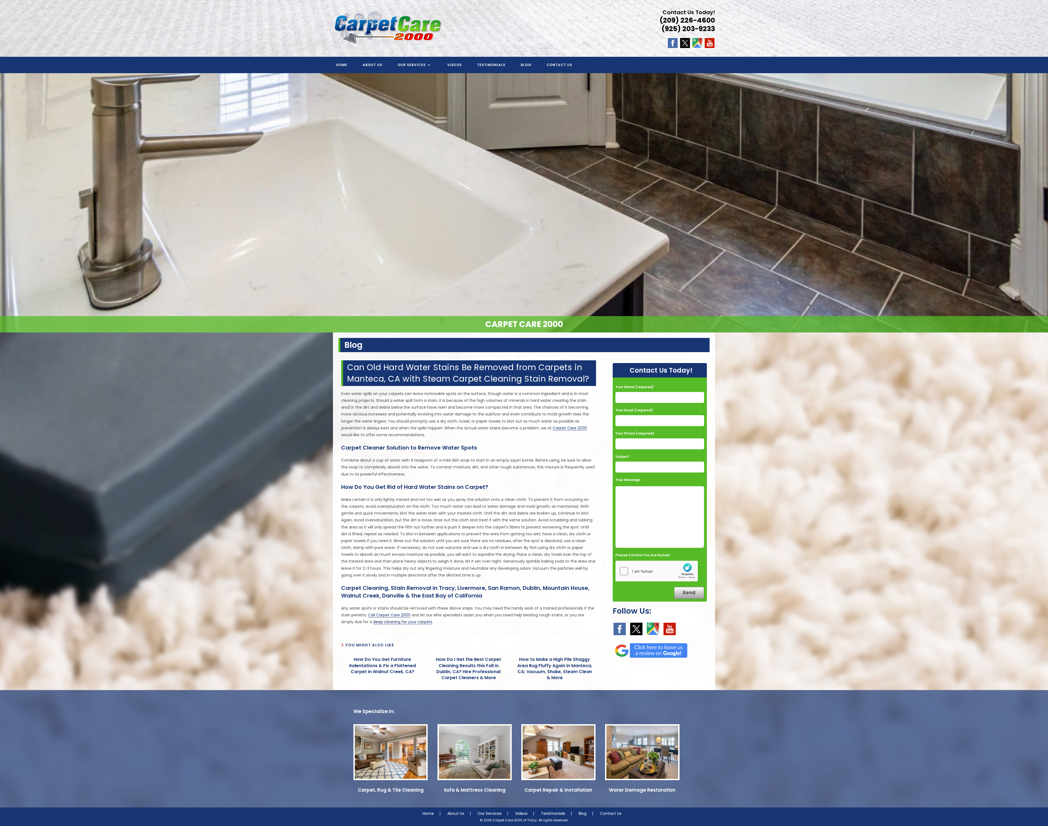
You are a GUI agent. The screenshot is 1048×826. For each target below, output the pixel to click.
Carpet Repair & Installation (558, 790)
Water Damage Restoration (642, 790)
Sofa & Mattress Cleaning (474, 790)
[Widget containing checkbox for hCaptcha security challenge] (656, 571)
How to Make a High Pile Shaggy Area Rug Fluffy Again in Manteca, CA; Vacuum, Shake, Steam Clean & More (554, 668)
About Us (455, 813)
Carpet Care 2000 (570, 428)
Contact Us (610, 813)
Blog (582, 813)
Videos (521, 813)
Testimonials (553, 813)
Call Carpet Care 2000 (389, 615)
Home (428, 813)
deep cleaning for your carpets (402, 622)
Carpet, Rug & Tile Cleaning (391, 790)
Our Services (490, 813)
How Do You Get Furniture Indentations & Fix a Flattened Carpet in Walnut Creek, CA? (382, 665)
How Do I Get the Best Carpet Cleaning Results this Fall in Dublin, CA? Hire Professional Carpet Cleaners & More (468, 668)
